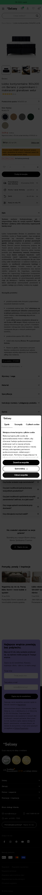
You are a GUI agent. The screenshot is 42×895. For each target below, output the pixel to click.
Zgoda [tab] (6, 424)
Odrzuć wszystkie (21, 475)
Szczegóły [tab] (19, 424)
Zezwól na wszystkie (21, 462)
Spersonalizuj (20, 469)
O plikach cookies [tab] (32, 424)
